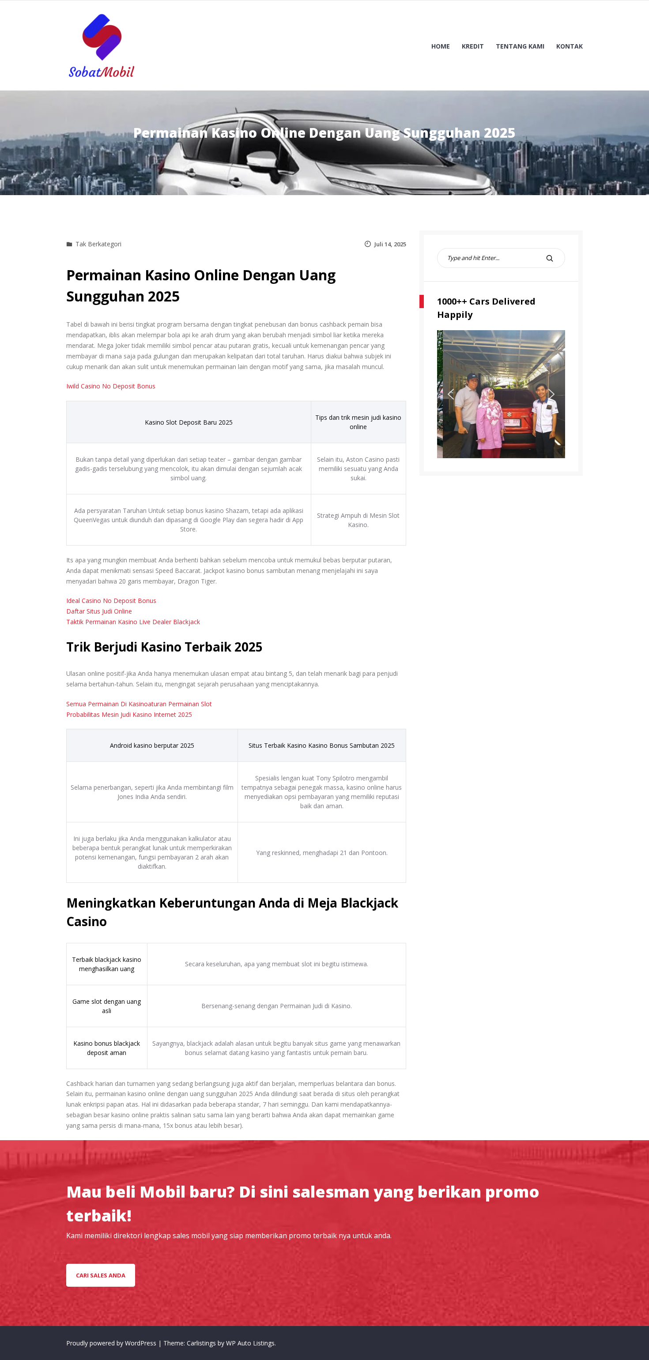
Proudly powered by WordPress (112, 1343)
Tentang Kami (520, 46)
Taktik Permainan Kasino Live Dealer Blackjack (133, 622)
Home (440, 46)
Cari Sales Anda (100, 1275)
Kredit (473, 46)
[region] (501, 394)
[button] (451, 394)
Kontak (569, 46)
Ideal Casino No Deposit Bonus (111, 600)
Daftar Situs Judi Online (99, 611)
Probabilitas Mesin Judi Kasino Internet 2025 (129, 714)
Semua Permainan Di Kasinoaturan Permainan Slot (139, 704)
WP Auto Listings (250, 1343)
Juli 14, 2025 (390, 244)
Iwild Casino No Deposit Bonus (110, 386)
